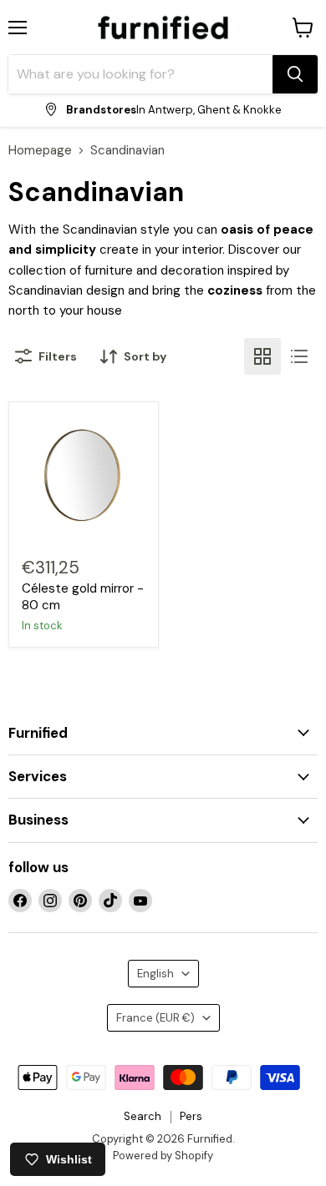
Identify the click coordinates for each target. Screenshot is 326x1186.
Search (142, 1116)
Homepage (40, 151)
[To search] (295, 74)
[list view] (299, 356)
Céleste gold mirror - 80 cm (83, 596)
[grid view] (262, 356)
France (155, 1018)
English (155, 973)
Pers (191, 1116)
